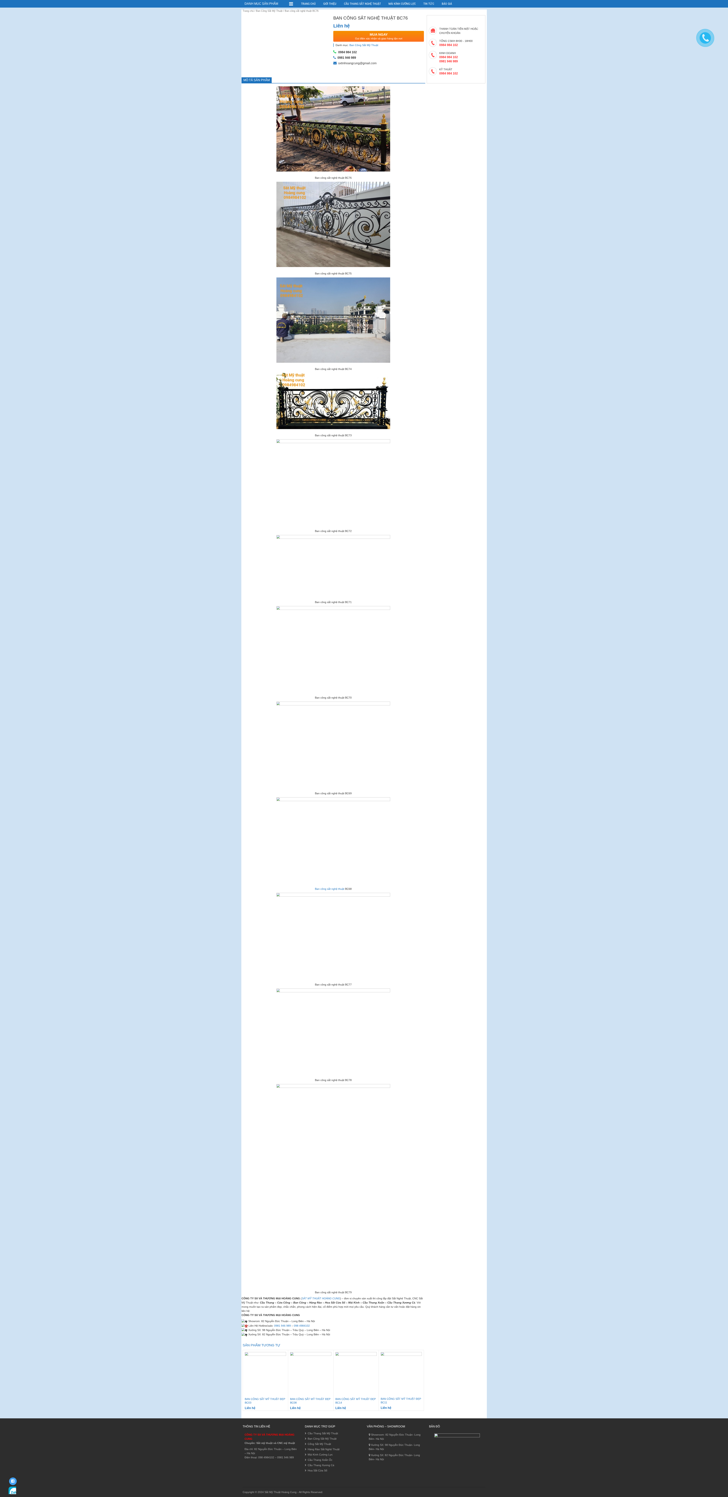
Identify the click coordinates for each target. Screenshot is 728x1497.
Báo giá (447, 3)
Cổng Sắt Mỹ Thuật (319, 1443)
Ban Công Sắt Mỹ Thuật (269, 10)
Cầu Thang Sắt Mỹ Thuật (323, 1433)
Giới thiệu (329, 3)
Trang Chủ (308, 3)
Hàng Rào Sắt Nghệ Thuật (324, 1449)
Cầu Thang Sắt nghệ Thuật (362, 3)
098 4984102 (302, 1325)
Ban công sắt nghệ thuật (329, 888)
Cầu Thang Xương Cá (321, 1465)
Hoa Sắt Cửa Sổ (317, 1470)
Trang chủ (248, 10)
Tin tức (428, 3)
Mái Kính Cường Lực (402, 3)
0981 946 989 (282, 1325)
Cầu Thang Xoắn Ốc (320, 1459)
